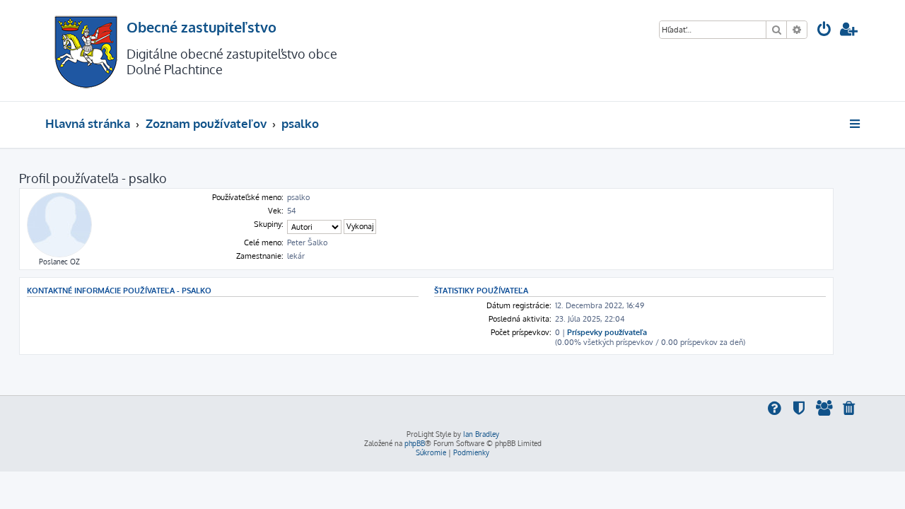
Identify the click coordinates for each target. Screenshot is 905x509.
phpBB (414, 443)
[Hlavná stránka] (86, 50)
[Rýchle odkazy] (855, 123)
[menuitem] (824, 30)
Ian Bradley (481, 434)
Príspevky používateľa (607, 332)
